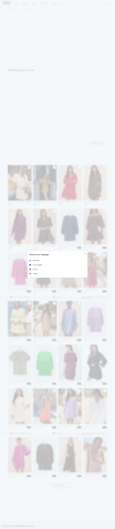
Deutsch (35, 269)
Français (35, 273)
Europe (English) (37, 265)
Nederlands (36, 260)
